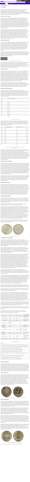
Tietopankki (28, 2)
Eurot (4, 3)
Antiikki (12, 3)
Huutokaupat (23, 2)
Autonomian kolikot (4, 5)
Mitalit (9, 3)
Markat (7, 3)
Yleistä (2, 3)
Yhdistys (18, 2)
